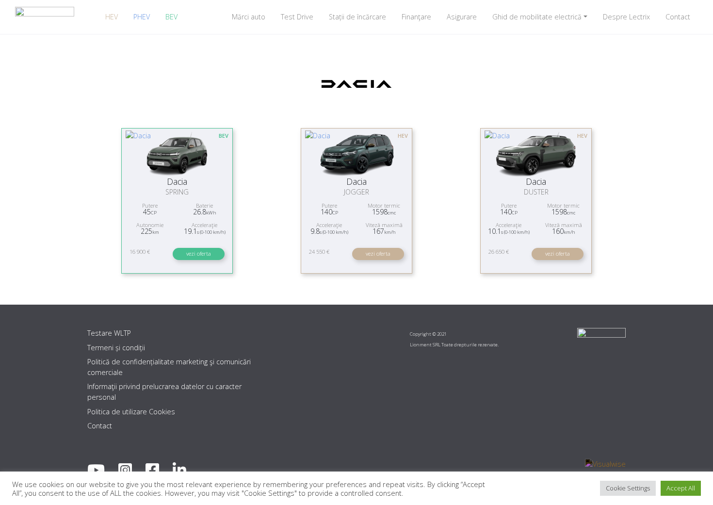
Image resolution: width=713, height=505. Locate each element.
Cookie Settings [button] (628, 488)
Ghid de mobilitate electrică (537, 16)
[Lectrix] (44, 17)
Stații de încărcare (357, 16)
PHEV (141, 16)
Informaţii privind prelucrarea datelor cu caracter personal (164, 392)
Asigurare (462, 16)
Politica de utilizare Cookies (131, 411)
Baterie (204, 205)
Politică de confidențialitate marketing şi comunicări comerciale (169, 367)
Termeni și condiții (116, 347)
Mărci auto (248, 16)
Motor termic (384, 205)
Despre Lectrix (626, 16)
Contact (677, 16)
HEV (111, 16)
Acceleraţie (204, 224)
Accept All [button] (680, 488)
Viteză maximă (384, 224)
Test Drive (297, 16)
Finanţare (416, 16)
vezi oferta (198, 253)
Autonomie (149, 224)
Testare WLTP (109, 333)
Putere (150, 205)
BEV (171, 16)
